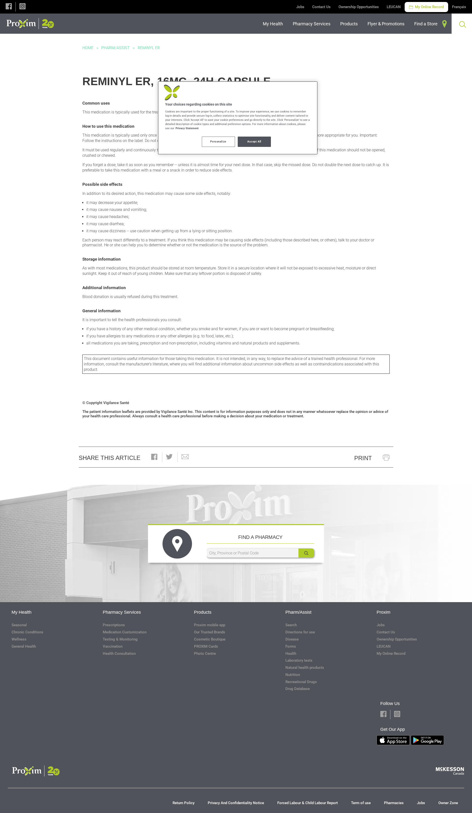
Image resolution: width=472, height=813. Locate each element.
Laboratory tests (298, 660)
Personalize (218, 141)
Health (290, 653)
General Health (24, 646)
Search (291, 625)
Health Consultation (119, 653)
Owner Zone (448, 803)
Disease (292, 639)
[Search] (306, 553)
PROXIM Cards (206, 646)
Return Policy (183, 803)
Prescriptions (114, 625)
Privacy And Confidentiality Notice (236, 803)
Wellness (19, 639)
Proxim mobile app (209, 625)
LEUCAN (394, 7)
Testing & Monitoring (120, 639)
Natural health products (304, 667)
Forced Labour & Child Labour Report (307, 803)
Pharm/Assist (115, 48)
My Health (21, 612)
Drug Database (297, 689)
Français (459, 7)
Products (202, 612)
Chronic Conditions (27, 632)
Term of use (361, 803)
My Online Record (429, 7)
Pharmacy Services (122, 612)
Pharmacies (394, 803)
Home (87, 48)
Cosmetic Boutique (209, 639)
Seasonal (19, 625)
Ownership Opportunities (359, 7)
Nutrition (292, 674)
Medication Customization (125, 632)
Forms (290, 646)
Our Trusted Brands (209, 632)
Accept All (254, 141)
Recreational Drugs (301, 682)
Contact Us (321, 7)
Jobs (300, 7)
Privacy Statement (187, 128)
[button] (8, 7)
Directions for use (300, 632)
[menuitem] (274, 24)
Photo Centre (205, 653)
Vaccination (112, 646)
